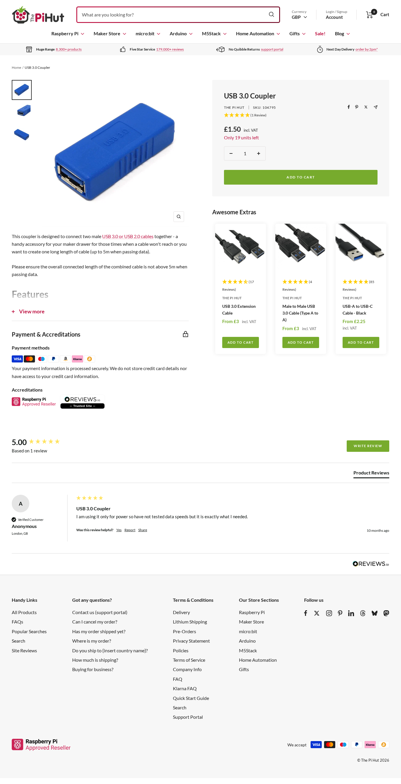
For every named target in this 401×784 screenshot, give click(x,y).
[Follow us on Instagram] (329, 613)
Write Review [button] (368, 446)
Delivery (181, 612)
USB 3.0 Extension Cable (239, 309)
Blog (339, 33)
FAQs (17, 621)
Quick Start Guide (191, 698)
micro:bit (145, 33)
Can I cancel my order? (94, 621)
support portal (272, 49)
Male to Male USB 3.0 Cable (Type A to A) (300, 313)
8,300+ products (69, 49)
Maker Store (107, 33)
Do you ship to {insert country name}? (110, 650)
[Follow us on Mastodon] (386, 613)
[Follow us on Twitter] (316, 613)
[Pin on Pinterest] (356, 107)
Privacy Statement (191, 640)
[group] (42, 442)
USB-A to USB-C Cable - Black (358, 309)
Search (18, 640)
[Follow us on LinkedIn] (351, 613)
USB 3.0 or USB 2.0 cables (128, 236)
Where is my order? (91, 640)
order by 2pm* (366, 49)
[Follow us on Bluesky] (375, 613)
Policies (180, 650)
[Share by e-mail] (376, 107)
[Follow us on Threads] (363, 613)
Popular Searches (29, 631)
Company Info (187, 669)
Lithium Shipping (190, 621)
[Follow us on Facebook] (305, 613)
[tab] (371, 473)
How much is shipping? (95, 660)
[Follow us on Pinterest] (340, 613)
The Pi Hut (234, 107)
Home (16, 67)
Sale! (320, 33)
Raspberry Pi (64, 33)
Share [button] (142, 530)
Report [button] (129, 530)
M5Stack (211, 33)
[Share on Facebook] (349, 107)
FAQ (177, 679)
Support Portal (188, 717)
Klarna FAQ (185, 688)
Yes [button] (119, 530)
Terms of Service (189, 660)
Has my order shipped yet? (98, 631)
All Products (24, 612)
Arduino (178, 33)
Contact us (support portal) (99, 612)
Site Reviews (24, 650)
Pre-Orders (184, 631)
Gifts (294, 33)
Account (334, 17)
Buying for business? (92, 669)
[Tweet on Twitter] (365, 107)
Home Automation (255, 33)
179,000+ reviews (170, 49)
